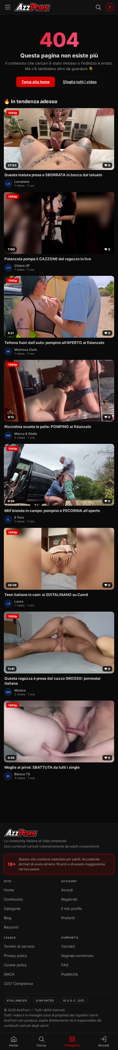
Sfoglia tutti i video (80, 82)
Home (9, 890)
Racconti (11, 927)
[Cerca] (98, 7)
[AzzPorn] (32, 7)
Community (13, 899)
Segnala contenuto (77, 955)
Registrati (69, 899)
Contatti (68, 946)
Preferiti (68, 918)
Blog (7, 918)
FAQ (64, 965)
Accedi (67, 890)
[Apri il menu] (8, 7)
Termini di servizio (19, 946)
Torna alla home (35, 82)
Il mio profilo (71, 908)
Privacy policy (15, 955)
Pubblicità (69, 974)
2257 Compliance (18, 983)
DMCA (9, 974)
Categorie (12, 908)
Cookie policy (15, 965)
